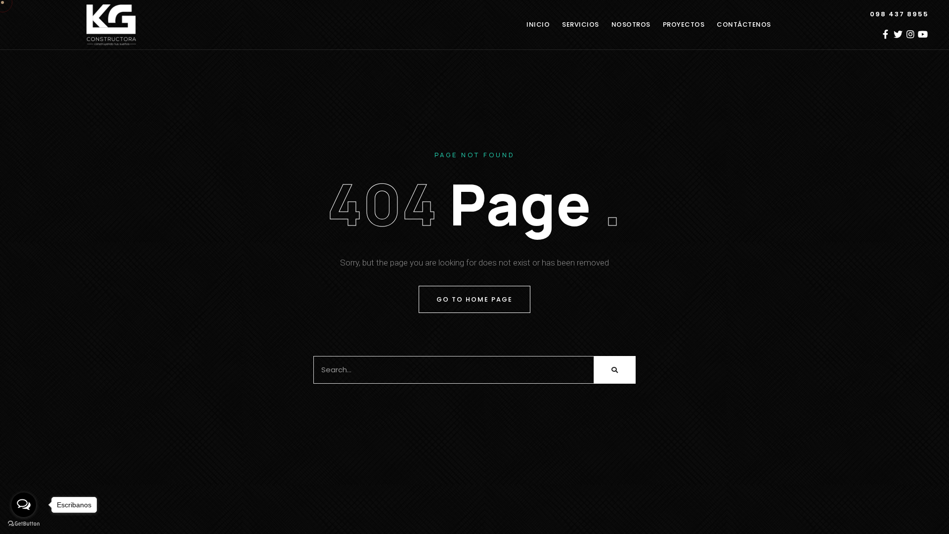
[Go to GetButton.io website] (24, 524)
